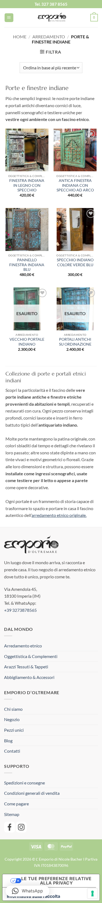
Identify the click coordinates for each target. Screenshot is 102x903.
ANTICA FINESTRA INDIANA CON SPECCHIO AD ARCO (75, 185)
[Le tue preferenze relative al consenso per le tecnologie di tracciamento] (92, 893)
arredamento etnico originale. (59, 515)
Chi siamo (13, 709)
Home (19, 36)
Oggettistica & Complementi (30, 656)
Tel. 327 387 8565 (51, 4)
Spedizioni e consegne (24, 782)
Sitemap (11, 814)
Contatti (12, 750)
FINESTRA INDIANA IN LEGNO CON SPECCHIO (26, 185)
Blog (8, 740)
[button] (9, 17)
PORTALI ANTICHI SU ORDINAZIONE (75, 341)
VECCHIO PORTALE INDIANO (27, 341)
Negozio (12, 719)
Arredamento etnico (23, 645)
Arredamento (48, 36)
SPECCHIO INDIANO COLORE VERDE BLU (75, 262)
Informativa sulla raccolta (33, 896)
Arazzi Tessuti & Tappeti (26, 666)
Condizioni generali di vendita (32, 793)
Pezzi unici (14, 730)
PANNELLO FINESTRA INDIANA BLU (26, 265)
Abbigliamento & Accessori (29, 677)
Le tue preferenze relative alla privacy (56, 881)
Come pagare (16, 803)
